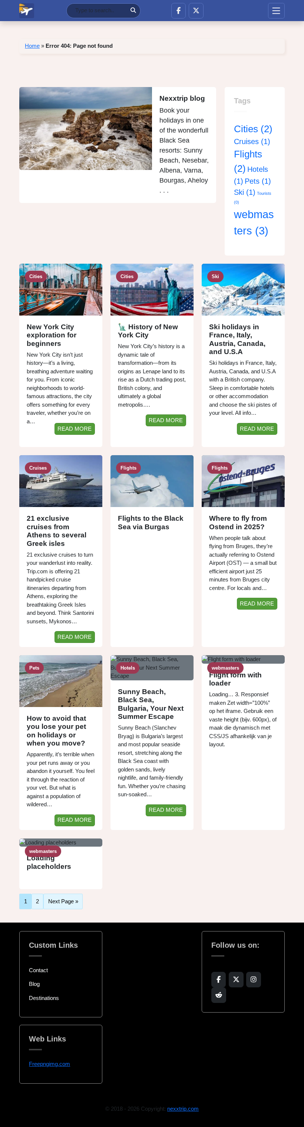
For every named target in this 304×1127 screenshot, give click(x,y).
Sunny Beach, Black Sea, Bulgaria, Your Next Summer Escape (151, 704)
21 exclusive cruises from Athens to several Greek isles (56, 530)
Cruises (252, 141)
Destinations (44, 998)
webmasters (225, 668)
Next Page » (63, 901)
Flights (128, 468)
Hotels (127, 668)
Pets (258, 181)
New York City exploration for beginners (51, 335)
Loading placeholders (49, 862)
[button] (178, 11)
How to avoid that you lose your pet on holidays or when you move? (56, 730)
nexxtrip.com (183, 1109)
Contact (38, 970)
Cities (253, 129)
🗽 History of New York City (148, 331)
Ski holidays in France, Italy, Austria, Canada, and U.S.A (237, 339)
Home (32, 46)
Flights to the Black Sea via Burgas (151, 522)
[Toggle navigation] (276, 11)
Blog (34, 984)
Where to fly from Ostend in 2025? (238, 522)
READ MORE (74, 429)
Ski (244, 192)
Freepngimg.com (49, 1064)
